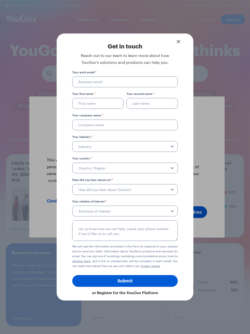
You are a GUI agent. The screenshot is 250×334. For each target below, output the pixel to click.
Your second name (140, 93)
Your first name (83, 93)
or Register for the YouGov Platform (125, 292)
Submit (125, 281)
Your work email (84, 72)
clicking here (81, 261)
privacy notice (150, 265)
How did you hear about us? (92, 179)
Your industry (82, 136)
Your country (82, 158)
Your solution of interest (89, 201)
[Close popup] (178, 41)
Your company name (87, 115)
